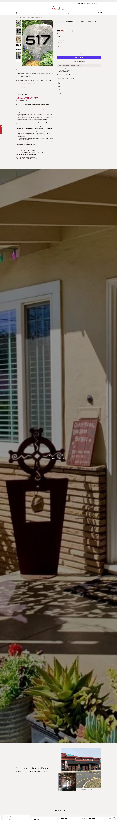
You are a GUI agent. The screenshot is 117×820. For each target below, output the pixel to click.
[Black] (58, 31)
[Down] (18, 63)
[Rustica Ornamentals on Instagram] (79, 3)
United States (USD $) (96, 3)
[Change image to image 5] (18, 55)
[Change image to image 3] (18, 39)
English (87, 3)
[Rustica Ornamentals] (58, 7)
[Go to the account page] (98, 13)
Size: (59, 34)
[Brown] (61, 31)
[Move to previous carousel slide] (97, 798)
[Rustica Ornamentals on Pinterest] (81, 3)
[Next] (75, 1)
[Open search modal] (16, 13)
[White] (64, 31)
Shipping (66, 74)
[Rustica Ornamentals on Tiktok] (82, 3)
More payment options (79, 61)
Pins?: (60, 40)
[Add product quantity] (62, 49)
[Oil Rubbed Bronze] (71, 31)
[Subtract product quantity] (58, 49)
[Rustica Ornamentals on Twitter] (84, 3)
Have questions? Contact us (66, 83)
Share (60, 93)
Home (17, 17)
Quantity (59, 46)
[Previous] (42, 1)
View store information (63, 71)
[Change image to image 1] (18, 23)
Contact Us (1, 130)
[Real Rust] (68, 31)
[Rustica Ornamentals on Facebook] (78, 3)
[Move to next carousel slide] (100, 798)
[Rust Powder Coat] (74, 31)
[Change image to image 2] (18, 31)
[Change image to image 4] (18, 47)
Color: (60, 29)
